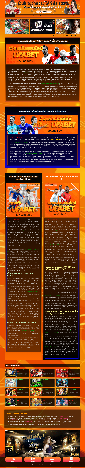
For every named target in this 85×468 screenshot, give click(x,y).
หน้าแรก (9, 16)
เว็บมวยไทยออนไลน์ (21, 399)
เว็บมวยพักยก (72, 379)
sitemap (75, 16)
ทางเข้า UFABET (13, 420)
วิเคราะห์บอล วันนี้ (73, 399)
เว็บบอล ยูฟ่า (72, 370)
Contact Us (31, 465)
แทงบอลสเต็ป (50, 16)
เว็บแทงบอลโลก (28, 421)
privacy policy (53, 465)
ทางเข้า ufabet (64, 417)
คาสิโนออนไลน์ (64, 418)
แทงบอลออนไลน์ (22, 16)
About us (41, 465)
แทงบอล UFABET (55, 139)
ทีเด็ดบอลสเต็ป (46, 370)
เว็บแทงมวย (45, 379)
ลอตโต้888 (20, 389)
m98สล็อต (45, 389)
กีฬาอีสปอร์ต (20, 379)
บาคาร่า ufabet (79, 36)
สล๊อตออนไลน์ (36, 16)
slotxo (44, 399)
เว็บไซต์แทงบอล (72, 389)
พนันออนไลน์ (63, 16)
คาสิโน (17, 423)
